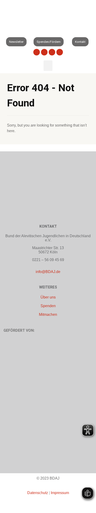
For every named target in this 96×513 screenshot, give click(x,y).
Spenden (48, 306)
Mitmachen (48, 315)
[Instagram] (59, 52)
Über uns (48, 297)
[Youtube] (52, 52)
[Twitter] (44, 52)
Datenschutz (37, 493)
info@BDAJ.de (48, 272)
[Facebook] (36, 52)
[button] (4, 31)
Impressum (60, 493)
